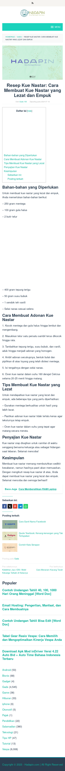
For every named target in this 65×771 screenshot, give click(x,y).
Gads (16, 558)
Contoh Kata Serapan (29, 544)
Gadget (6, 681)
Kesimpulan (10, 171)
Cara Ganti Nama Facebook (32, 521)
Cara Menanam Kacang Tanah (49, 568)
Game (5, 692)
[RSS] (32, 3)
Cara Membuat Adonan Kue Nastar (23, 159)
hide (30, 110)
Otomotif (7, 709)
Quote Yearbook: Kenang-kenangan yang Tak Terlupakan (41, 534)
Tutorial (6, 743)
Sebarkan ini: (15, 175)
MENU (57, 26)
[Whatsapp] (25, 506)
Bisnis (5, 675)
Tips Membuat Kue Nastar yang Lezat (24, 163)
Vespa (5, 749)
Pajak (5, 715)
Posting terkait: (15, 179)
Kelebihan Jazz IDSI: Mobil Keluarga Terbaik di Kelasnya (15, 569)
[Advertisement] (24, 133)
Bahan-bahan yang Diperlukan (20, 155)
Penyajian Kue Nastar (16, 167)
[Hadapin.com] (32, 13)
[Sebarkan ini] (4, 506)
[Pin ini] (15, 506)
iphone (6, 704)
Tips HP (6, 738)
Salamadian (8, 726)
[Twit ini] (10, 506)
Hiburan (6, 698)
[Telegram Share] (20, 506)
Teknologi (7, 732)
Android (6, 670)
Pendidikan (8, 721)
